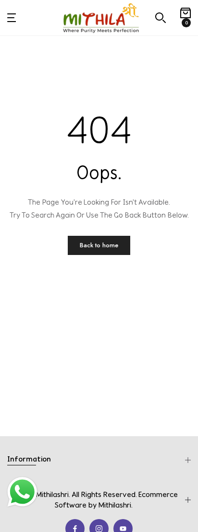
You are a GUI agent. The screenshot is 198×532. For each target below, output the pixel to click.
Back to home (99, 245)
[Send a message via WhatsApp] (22, 491)
